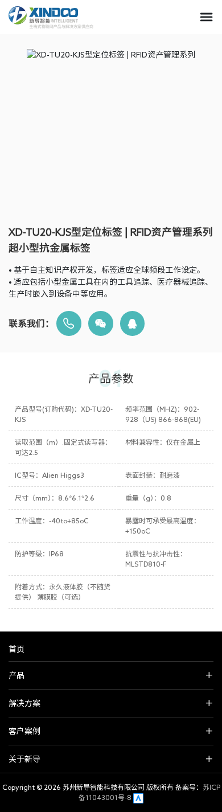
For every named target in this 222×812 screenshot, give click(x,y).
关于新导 (24, 759)
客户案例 (24, 731)
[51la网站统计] (138, 797)
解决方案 (24, 703)
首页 (16, 649)
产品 (16, 675)
